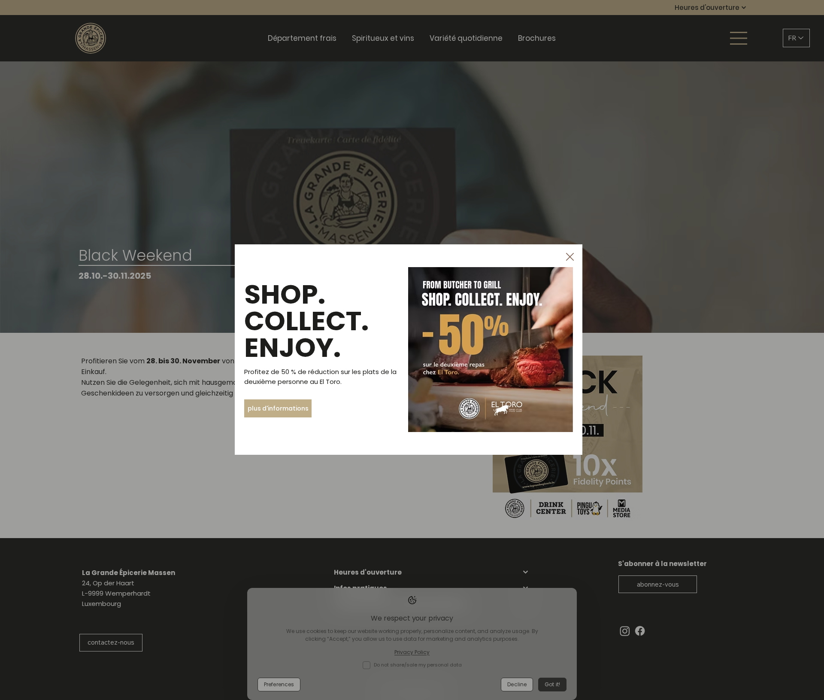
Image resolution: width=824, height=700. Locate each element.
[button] (570, 257)
